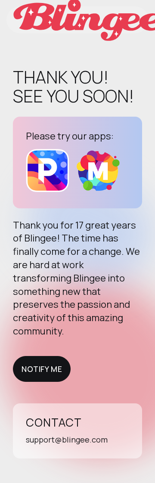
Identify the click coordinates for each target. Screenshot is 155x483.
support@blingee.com (67, 439)
